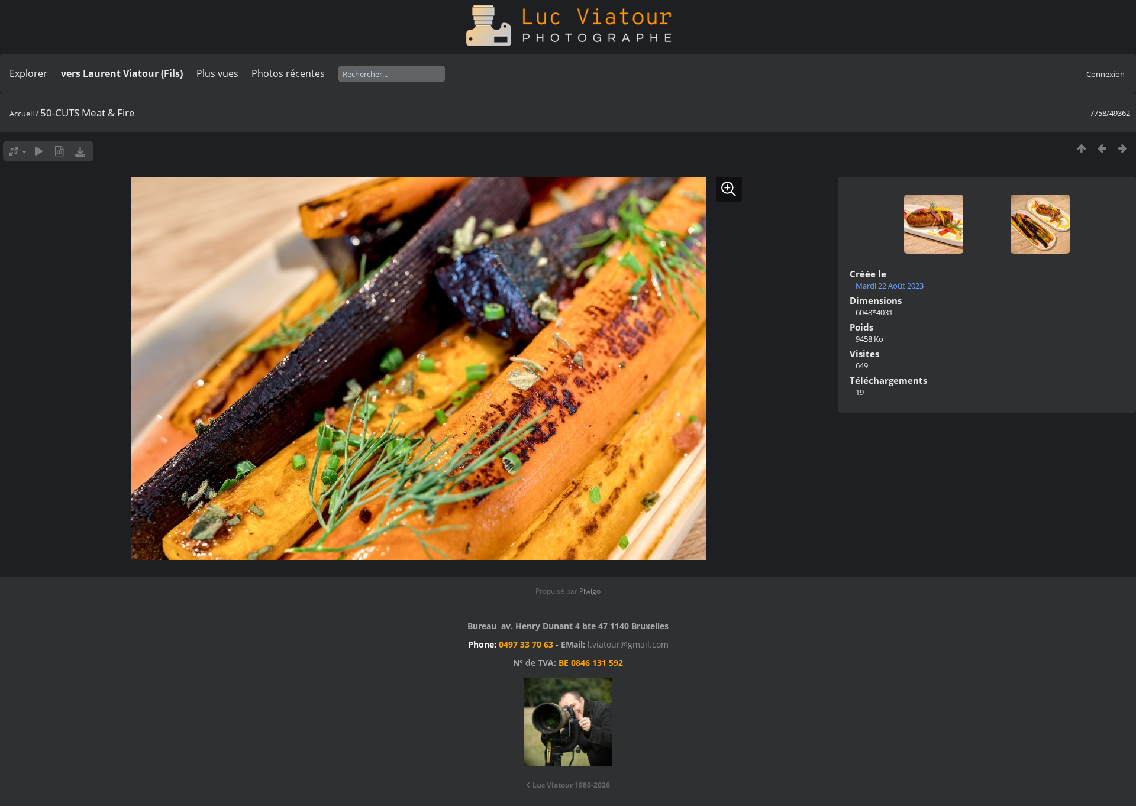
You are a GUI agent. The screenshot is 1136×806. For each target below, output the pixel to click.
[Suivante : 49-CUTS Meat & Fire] (1122, 148)
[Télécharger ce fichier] (80, 151)
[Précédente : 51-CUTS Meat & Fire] (1102, 148)
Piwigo (590, 591)
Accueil (21, 113)
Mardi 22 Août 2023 (890, 285)
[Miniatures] (1081, 148)
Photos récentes (288, 73)
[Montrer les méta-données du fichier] (59, 151)
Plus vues (217, 73)
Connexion (1105, 74)
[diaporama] (38, 151)
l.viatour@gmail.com (628, 644)
